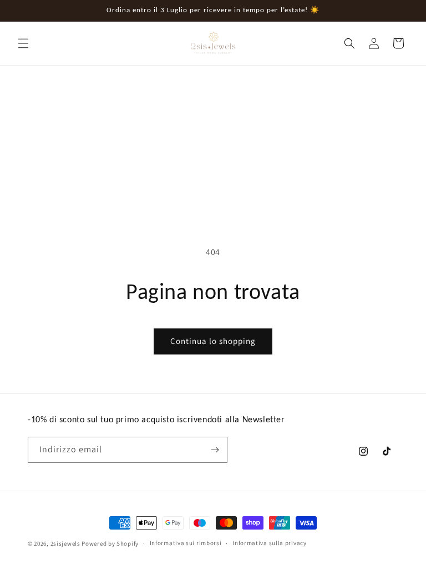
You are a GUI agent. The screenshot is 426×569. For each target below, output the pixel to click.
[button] (23, 43)
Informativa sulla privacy (269, 543)
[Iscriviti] (214, 450)
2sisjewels (65, 543)
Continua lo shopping (213, 341)
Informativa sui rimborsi (186, 543)
